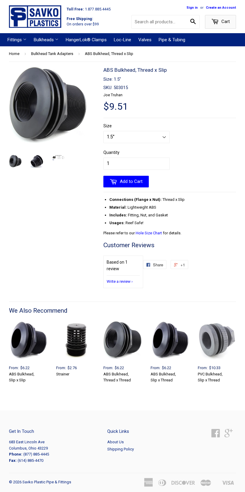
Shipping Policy (120, 449)
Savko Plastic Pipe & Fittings (46, 482)
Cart (225, 21)
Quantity (111, 152)
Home (14, 53)
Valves (144, 39)
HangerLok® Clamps (86, 39)
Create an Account (221, 8)
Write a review (119, 281)
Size (107, 125)
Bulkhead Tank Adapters (52, 53)
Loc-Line (122, 39)
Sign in (192, 8)
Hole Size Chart (149, 233)
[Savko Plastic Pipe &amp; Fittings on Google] (228, 435)
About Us (115, 442)
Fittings (15, 39)
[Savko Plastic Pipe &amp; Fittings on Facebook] (215, 435)
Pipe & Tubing (172, 39)
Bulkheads (44, 39)
